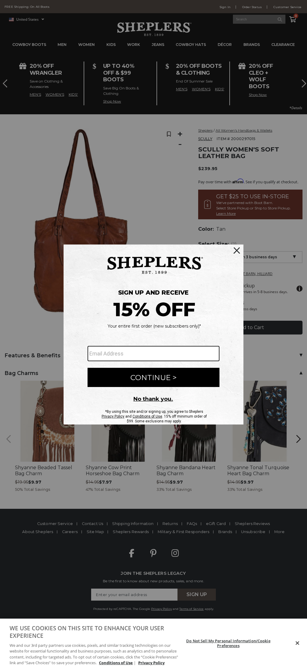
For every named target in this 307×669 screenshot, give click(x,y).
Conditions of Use (116, 662)
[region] (153, 644)
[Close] (297, 643)
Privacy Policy (151, 662)
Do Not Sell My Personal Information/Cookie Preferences (228, 643)
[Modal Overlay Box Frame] (153, 334)
